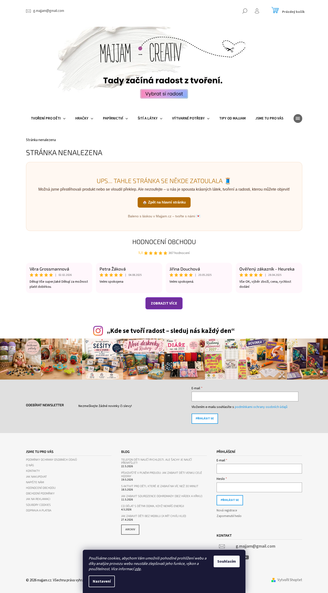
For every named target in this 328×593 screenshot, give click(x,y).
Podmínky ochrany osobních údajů (51, 459)
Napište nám (35, 482)
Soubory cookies (38, 504)
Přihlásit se (205, 418)
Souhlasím (226, 561)
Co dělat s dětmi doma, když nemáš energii (152, 506)
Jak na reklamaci (38, 498)
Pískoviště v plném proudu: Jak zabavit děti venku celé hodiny (161, 474)
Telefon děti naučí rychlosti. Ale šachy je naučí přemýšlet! (156, 461)
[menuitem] (48, 118)
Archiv (130, 529)
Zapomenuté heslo (229, 516)
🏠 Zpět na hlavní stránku (164, 202)
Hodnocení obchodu (164, 241)
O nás (30, 465)
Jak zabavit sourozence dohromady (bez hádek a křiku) (161, 496)
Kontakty (33, 470)
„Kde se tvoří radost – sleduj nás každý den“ (171, 331)
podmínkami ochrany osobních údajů (261, 407)
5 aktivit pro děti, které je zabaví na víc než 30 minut (159, 486)
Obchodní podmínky (40, 493)
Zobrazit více (164, 303)
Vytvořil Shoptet (290, 580)
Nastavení (102, 581)
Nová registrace (227, 510)
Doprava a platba (38, 510)
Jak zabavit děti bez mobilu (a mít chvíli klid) (153, 515)
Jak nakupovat (36, 476)
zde (138, 569)
